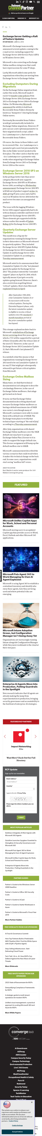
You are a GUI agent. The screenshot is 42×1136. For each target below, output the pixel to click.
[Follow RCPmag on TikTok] (23, 2)
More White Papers (13, 1013)
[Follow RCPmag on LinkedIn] (17, 2)
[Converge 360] (21, 1032)
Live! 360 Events (21, 1068)
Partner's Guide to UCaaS (15, 900)
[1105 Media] (21, 1039)
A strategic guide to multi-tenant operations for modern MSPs (17, 996)
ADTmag (21, 1052)
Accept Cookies (17, 1132)
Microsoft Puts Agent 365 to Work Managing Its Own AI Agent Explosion (18, 577)
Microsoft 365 (34, 18)
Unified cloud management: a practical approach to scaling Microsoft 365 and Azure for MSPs (20, 1005)
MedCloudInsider (21, 1074)
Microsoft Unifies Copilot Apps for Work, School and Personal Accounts (20, 523)
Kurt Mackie (9, 42)
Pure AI (21, 1081)
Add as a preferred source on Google (22, 13)
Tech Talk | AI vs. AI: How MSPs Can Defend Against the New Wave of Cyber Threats (20, 958)
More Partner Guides (13, 920)
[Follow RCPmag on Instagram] (27, 2)
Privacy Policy (21, 793)
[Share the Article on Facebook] (2, 27)
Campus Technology (21, 1061)
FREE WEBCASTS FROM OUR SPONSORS (21, 927)
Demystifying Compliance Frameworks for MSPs (20, 989)
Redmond (21, 1084)
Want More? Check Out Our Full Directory (21, 759)
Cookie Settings (17, 1125)
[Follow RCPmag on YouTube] (30, 2)
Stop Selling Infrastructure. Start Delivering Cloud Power (17, 950)
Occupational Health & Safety (21, 1077)
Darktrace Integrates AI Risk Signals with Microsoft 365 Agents (20, 834)
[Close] (31, 1102)
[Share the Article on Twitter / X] (9, 27)
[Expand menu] (38, 2)
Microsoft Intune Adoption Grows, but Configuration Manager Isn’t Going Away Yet (20, 633)
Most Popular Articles (21, 827)
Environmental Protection (21, 1064)
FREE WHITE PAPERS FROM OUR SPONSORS (21, 975)
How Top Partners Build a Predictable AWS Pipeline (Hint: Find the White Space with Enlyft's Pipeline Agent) (21, 941)
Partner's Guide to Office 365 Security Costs (19, 893)
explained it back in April (14, 289)
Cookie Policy (13, 1121)
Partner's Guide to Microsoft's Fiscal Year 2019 (20, 914)
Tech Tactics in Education (21, 1097)
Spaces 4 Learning (21, 1090)
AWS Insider (21, 1055)
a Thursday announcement (25, 424)
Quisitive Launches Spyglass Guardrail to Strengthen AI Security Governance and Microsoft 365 (21, 843)
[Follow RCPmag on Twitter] (20, 2)
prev (5, 736)
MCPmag (21, 1071)
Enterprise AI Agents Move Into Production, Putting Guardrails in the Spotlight (20, 687)
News (5, 32)
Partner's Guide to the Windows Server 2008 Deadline (20, 886)
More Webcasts (11, 966)
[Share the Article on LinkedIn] (6, 27)
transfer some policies (20, 96)
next (36, 736)
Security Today (21, 1087)
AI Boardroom (21, 1048)
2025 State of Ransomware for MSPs (19, 983)
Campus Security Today (21, 1058)
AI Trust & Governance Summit (16, 934)
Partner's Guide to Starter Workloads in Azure (20, 906)
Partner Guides (21, 878)
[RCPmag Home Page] (21, 6)
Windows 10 (22, 18)
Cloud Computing (8, 18)
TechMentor (21, 1093)
